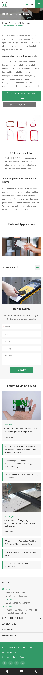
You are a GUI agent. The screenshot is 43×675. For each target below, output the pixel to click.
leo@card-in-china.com (15, 592)
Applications (9, 624)
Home (4, 23)
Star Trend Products (13, 618)
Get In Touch (21, 309)
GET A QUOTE (19, 105)
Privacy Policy (19, 657)
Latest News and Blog (21, 386)
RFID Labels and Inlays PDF (23, 93)
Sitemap (5, 657)
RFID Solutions (23, 23)
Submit (21, 370)
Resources (8, 629)
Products (12, 23)
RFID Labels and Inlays (13, 25)
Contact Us (8, 582)
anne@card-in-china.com (16, 596)
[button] (5, 246)
